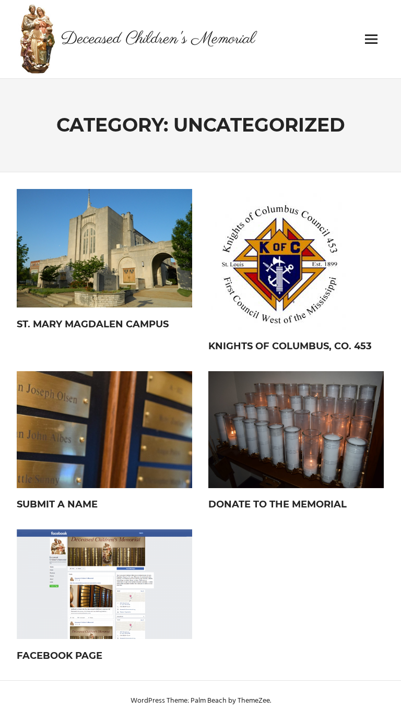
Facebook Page (59, 655)
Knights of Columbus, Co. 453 (290, 346)
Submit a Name (57, 504)
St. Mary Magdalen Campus (93, 324)
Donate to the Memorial (277, 504)
